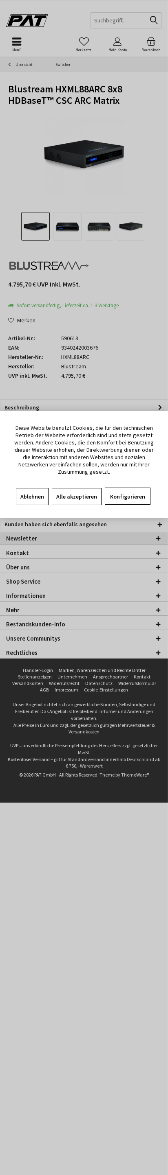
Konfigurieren (127, 496)
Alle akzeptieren (76, 496)
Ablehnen (32, 496)
